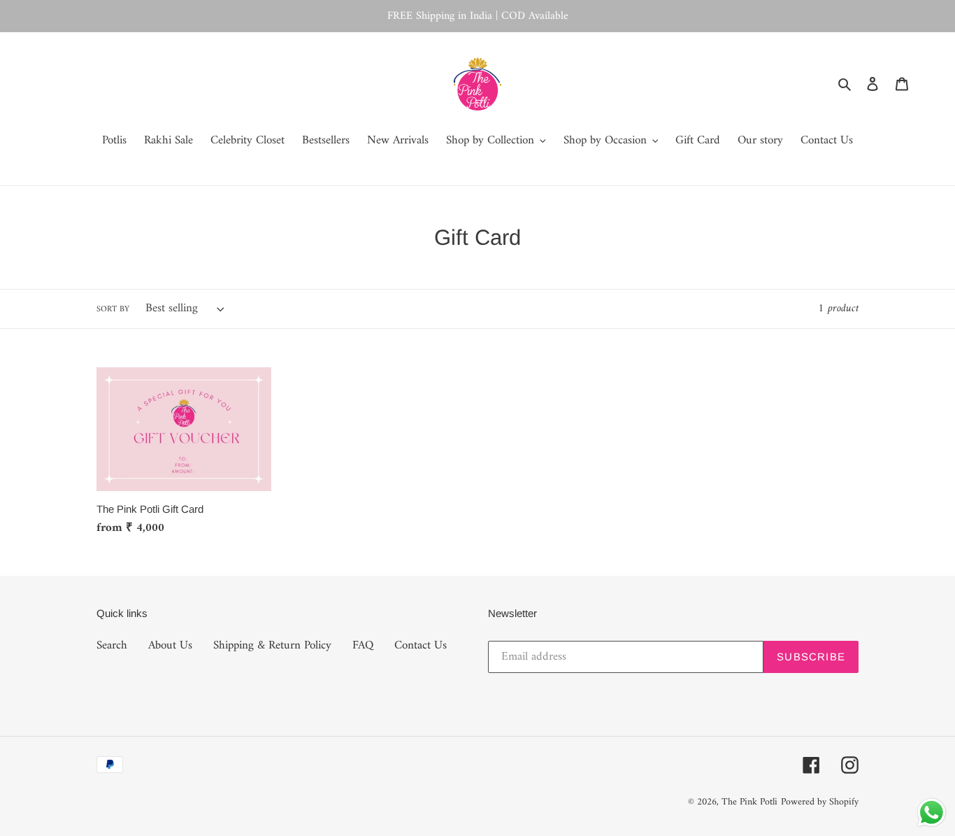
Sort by (112, 310)
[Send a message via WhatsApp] (931, 812)
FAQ (362, 645)
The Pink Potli (749, 802)
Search (111, 645)
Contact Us (420, 645)
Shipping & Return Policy (272, 645)
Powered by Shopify (820, 802)
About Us (170, 645)
